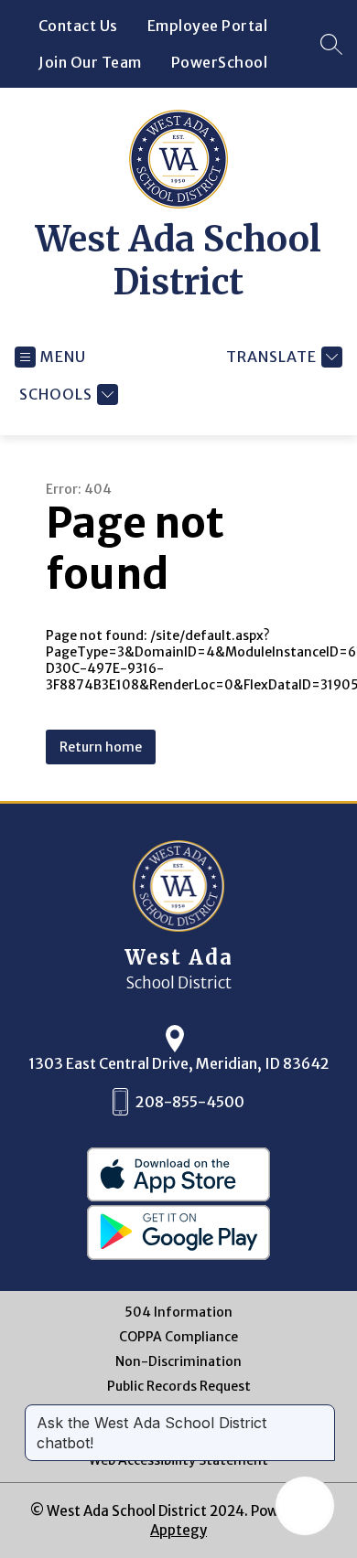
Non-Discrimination (178, 1362)
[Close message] (320, 1413)
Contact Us (78, 25)
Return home (101, 747)
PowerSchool (219, 62)
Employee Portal (207, 25)
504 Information (178, 1312)
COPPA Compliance (178, 1337)
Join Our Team (90, 62)
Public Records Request (179, 1386)
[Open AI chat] (304, 1505)
